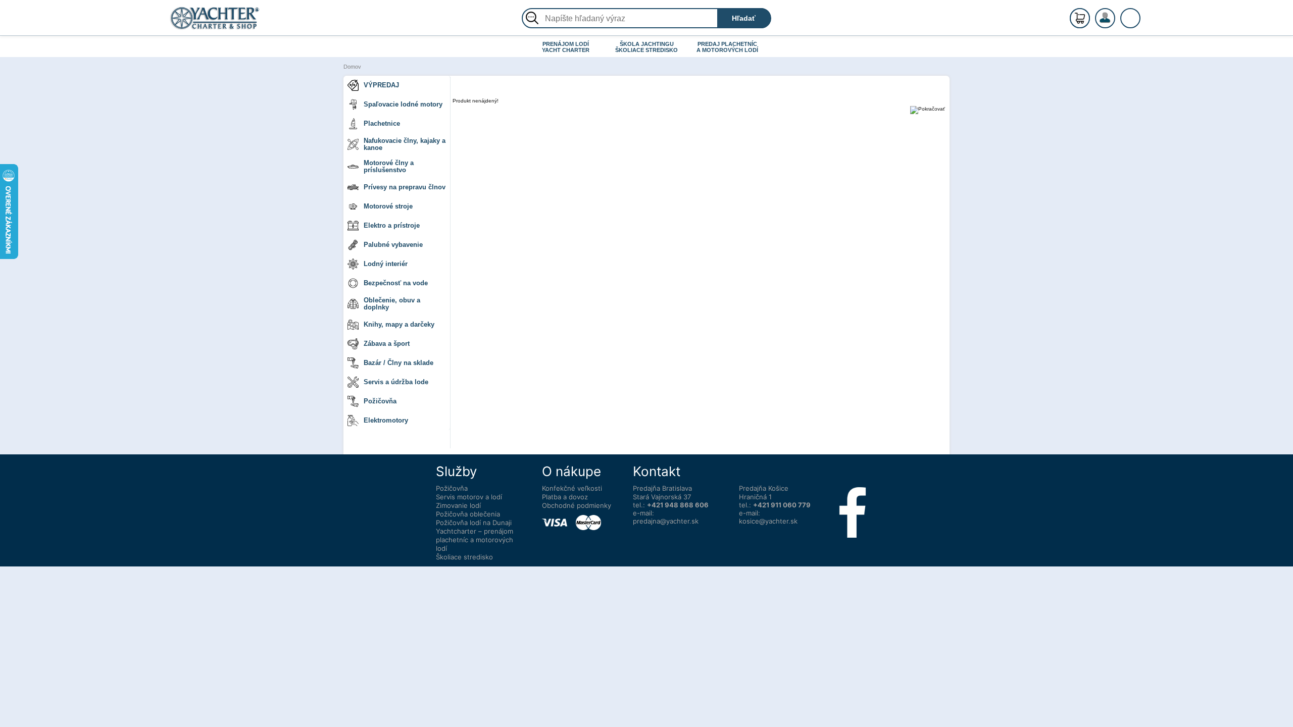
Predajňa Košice (763, 488)
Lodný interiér (386, 264)
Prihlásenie (1116, 24)
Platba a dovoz (565, 497)
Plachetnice (382, 123)
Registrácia (1115, 14)
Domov (352, 67)
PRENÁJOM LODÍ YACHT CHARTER (565, 47)
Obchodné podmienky (576, 505)
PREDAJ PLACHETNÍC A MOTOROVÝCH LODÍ (727, 47)
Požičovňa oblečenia (468, 514)
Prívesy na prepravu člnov (404, 187)
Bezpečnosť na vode (396, 283)
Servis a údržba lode (396, 382)
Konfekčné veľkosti (572, 488)
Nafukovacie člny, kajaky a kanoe (404, 144)
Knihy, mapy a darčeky (399, 324)
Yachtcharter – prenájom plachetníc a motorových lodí (474, 539)
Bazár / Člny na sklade (398, 363)
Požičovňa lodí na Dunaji (474, 522)
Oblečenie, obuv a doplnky (392, 303)
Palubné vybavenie (393, 244)
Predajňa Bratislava (662, 488)
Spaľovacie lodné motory (403, 104)
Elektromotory (386, 420)
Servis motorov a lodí (469, 497)
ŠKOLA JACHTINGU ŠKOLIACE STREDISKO (646, 47)
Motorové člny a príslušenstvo (389, 166)
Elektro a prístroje (392, 225)
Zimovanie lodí (458, 505)
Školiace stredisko (464, 557)
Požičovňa (380, 401)
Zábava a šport (387, 343)
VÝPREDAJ (381, 85)
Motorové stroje (388, 206)
